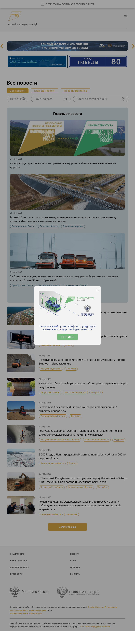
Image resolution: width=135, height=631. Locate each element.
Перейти (67, 337)
